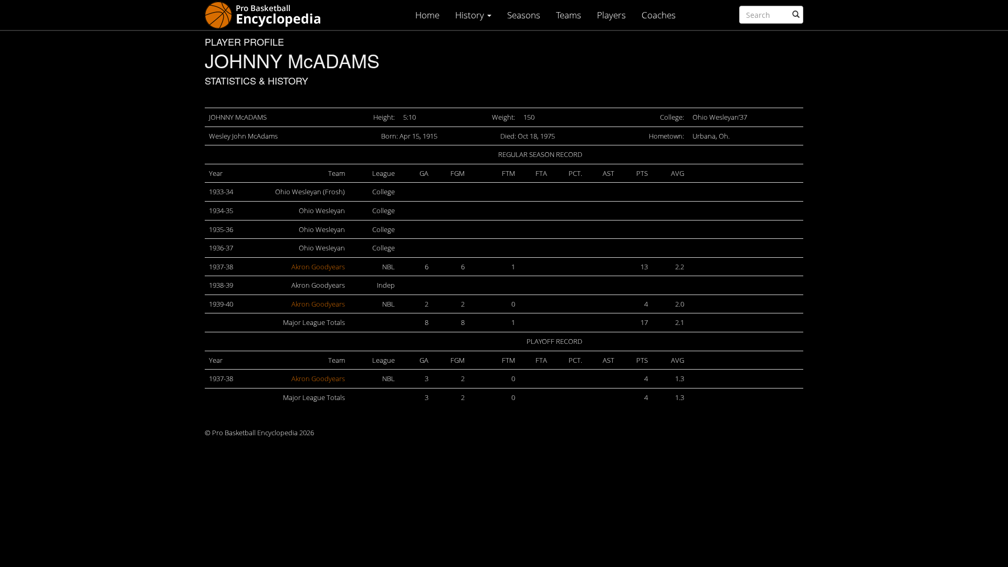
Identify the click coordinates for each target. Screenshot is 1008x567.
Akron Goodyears (318, 266)
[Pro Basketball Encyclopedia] (267, 14)
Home (427, 15)
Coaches (659, 15)
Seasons (523, 15)
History (470, 15)
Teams (568, 15)
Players (611, 15)
